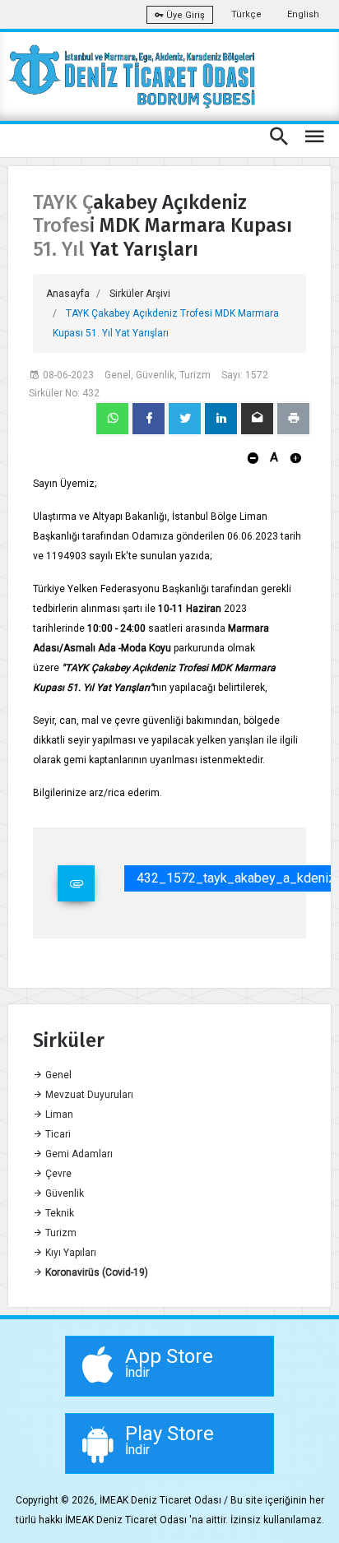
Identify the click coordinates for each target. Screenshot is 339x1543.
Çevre (57, 1173)
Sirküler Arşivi (139, 293)
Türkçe (246, 14)
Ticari (57, 1134)
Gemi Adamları (78, 1154)
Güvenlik (63, 1193)
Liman (58, 1114)
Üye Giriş (184, 15)
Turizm (60, 1233)
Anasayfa (68, 293)
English (303, 14)
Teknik (58, 1213)
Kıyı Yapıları (69, 1252)
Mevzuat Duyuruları (88, 1094)
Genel (57, 1075)
